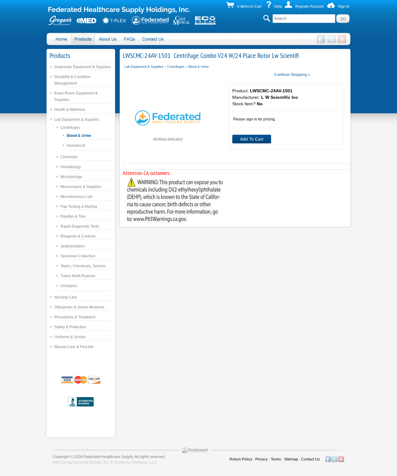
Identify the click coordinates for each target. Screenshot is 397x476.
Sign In (344, 6)
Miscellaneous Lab (76, 196)
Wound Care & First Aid (73, 347)
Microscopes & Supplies (80, 187)
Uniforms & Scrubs (70, 337)
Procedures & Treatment (74, 317)
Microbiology (71, 177)
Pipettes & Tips (73, 216)
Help (278, 6)
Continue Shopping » (292, 74)
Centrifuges (70, 127)
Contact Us (310, 459)
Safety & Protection (70, 327)
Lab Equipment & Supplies (76, 119)
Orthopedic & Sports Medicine (79, 307)
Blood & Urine (79, 135)
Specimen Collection (78, 256)
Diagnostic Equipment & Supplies (82, 67)
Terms (276, 459)
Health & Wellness (69, 109)
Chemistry (69, 157)
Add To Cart (251, 139)
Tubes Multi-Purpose (78, 276)
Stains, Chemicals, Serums (83, 266)
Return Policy (241, 459)
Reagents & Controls (78, 236)
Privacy (261, 459)
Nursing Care (65, 297)
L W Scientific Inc (279, 97)
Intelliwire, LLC (144, 462)
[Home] (132, 17)
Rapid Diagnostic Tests (79, 226)
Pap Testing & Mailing (78, 206)
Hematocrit (76, 145)
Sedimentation (72, 246)
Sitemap (291, 459)
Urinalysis (68, 286)
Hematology (70, 167)
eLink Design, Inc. (94, 462)
